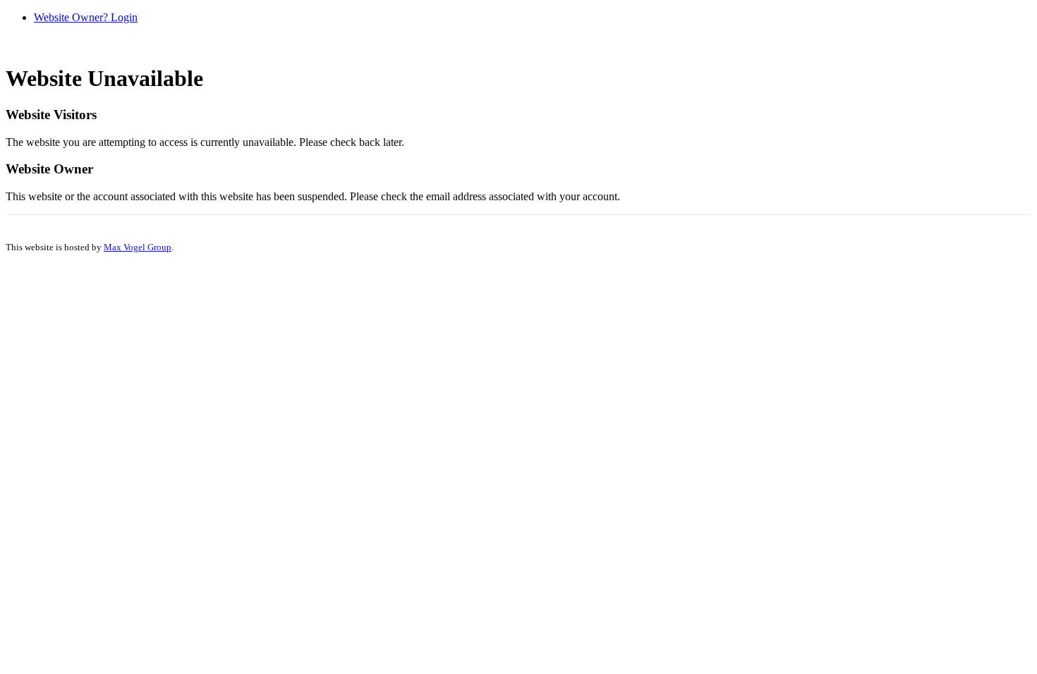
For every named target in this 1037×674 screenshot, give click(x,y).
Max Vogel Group (137, 247)
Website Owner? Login (86, 17)
